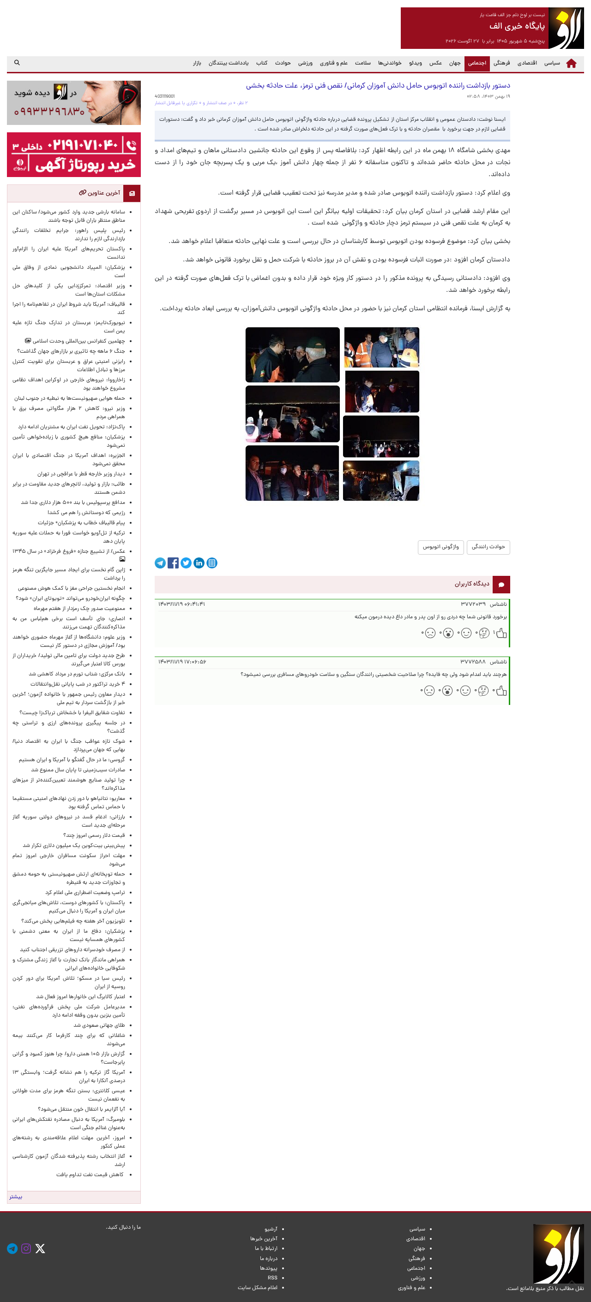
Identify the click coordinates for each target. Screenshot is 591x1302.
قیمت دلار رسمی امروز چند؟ (92, 836)
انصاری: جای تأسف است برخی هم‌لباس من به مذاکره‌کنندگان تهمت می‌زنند (68, 623)
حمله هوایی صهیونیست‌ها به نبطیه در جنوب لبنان (69, 399)
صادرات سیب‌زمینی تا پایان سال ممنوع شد (78, 770)
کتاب (262, 63)
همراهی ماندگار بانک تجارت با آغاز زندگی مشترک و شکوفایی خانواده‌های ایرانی (68, 964)
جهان (455, 63)
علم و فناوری (334, 63)
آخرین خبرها (263, 1239)
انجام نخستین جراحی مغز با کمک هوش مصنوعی (71, 589)
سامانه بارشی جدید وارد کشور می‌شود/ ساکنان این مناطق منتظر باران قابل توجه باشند (68, 216)
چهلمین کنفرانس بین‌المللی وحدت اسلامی (78, 341)
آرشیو (271, 1229)
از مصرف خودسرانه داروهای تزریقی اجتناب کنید (72, 950)
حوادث (283, 63)
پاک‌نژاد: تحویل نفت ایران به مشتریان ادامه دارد (71, 427)
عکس (435, 63)
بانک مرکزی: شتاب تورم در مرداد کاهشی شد (75, 674)
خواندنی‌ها (390, 63)
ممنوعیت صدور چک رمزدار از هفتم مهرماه (78, 609)
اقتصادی (527, 63)
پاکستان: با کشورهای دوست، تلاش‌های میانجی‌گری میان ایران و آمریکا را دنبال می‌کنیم (68, 907)
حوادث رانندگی (488, 547)
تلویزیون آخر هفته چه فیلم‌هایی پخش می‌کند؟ (73, 921)
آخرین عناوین (103, 193)
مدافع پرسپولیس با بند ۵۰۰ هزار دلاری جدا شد (73, 503)
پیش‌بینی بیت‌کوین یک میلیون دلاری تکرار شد (74, 846)
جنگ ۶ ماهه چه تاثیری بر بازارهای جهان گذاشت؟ (71, 352)
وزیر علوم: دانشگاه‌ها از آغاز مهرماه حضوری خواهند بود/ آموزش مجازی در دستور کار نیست (68, 641)
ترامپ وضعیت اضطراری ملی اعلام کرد (85, 893)
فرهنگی (502, 63)
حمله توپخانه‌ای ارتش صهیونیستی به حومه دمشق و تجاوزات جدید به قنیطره (68, 878)
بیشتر (15, 1197)
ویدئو (415, 63)
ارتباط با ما (266, 1249)
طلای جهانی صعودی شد (99, 1026)
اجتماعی (475, 63)
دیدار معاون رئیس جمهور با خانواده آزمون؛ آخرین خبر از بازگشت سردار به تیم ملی (68, 699)
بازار (197, 63)
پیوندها (268, 1269)
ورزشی (305, 63)
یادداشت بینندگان (229, 63)
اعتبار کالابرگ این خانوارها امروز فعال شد (80, 997)
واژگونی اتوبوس (441, 547)
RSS (272, 1278)
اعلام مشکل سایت (257, 1288)
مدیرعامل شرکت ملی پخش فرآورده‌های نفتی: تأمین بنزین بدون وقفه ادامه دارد (68, 1011)
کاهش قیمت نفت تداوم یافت (90, 1175)
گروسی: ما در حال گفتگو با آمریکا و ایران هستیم (72, 760)
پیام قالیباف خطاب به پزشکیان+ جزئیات (80, 523)
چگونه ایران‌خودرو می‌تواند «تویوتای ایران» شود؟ (70, 599)
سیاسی (552, 63)
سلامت (363, 63)
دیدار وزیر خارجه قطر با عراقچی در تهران (81, 474)
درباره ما (268, 1259)
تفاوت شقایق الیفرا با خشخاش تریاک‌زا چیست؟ (72, 713)
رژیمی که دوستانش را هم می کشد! (86, 513)
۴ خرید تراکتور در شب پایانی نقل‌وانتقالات (77, 685)
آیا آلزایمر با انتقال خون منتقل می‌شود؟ (81, 1110)
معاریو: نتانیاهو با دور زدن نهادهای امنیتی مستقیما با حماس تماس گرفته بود (68, 803)
